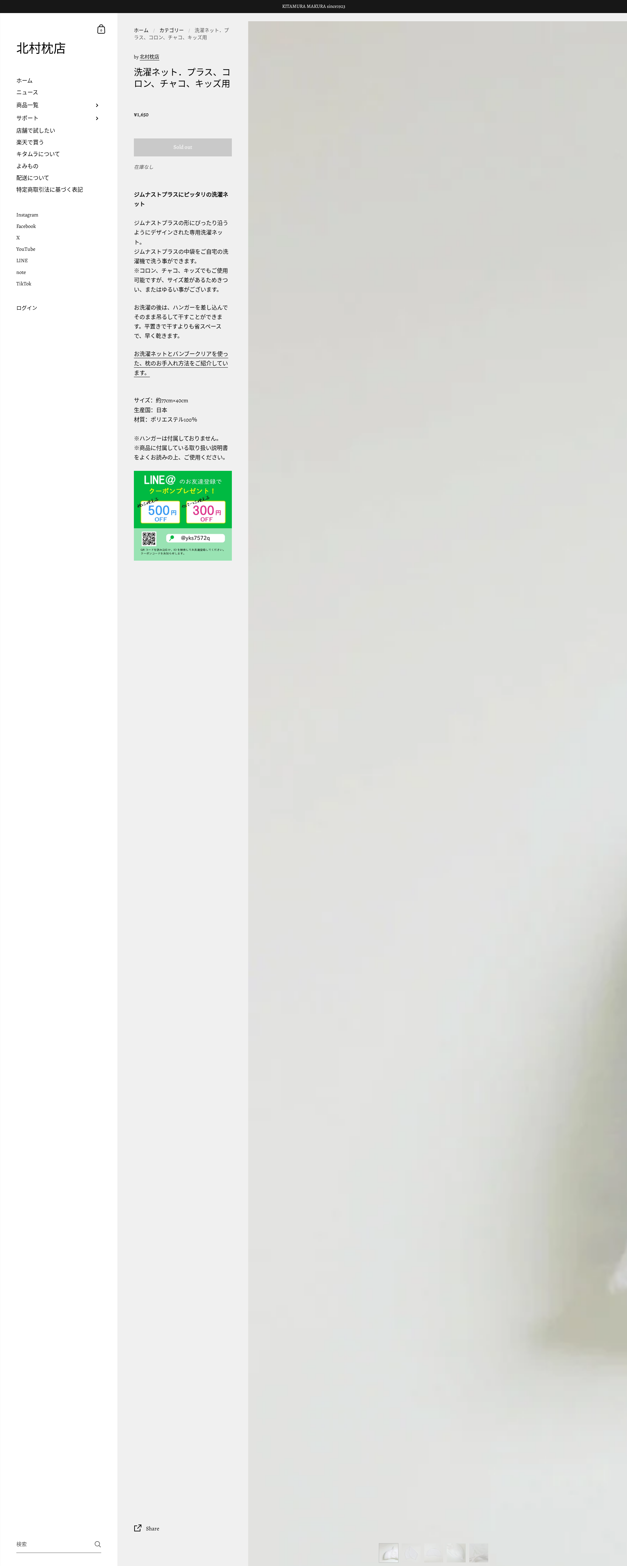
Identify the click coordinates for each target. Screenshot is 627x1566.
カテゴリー (171, 30)
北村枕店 (41, 48)
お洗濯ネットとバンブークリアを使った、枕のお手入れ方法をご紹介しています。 (181, 363)
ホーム (141, 30)
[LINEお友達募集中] (183, 515)
